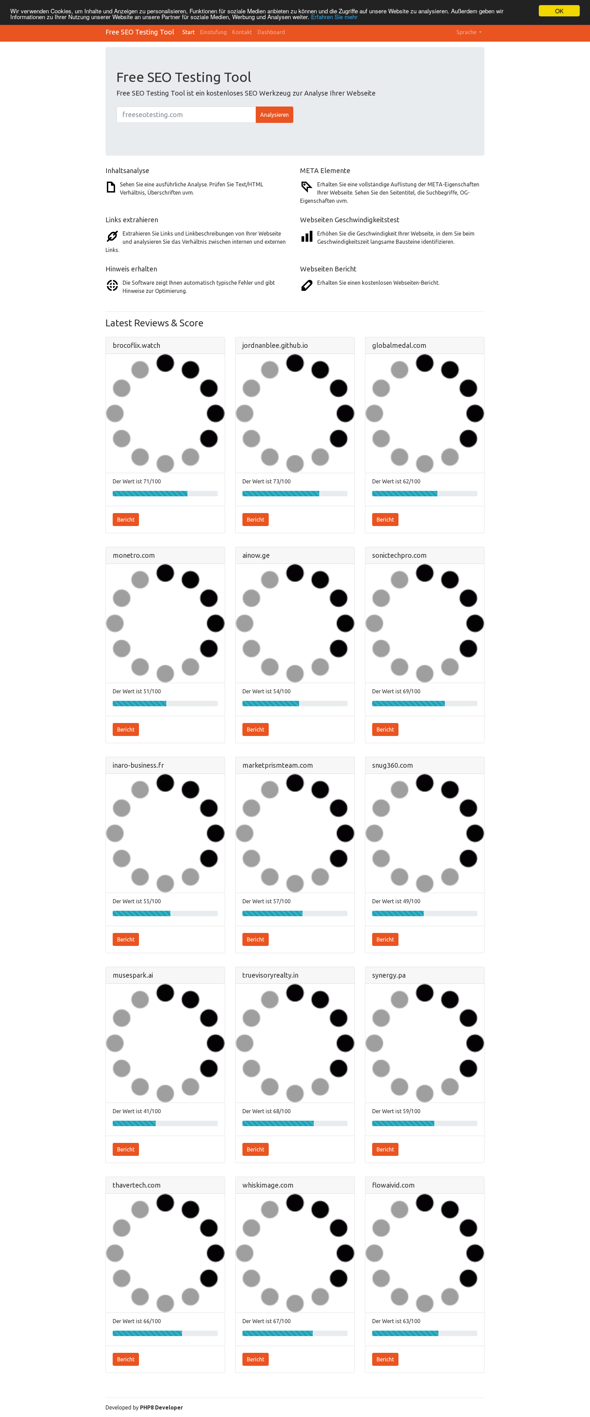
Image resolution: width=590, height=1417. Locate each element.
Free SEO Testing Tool (140, 32)
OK (559, 10)
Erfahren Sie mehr (334, 17)
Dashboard (271, 32)
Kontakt (242, 32)
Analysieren (274, 115)
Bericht (126, 519)
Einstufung (213, 32)
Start (188, 32)
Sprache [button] (467, 32)
